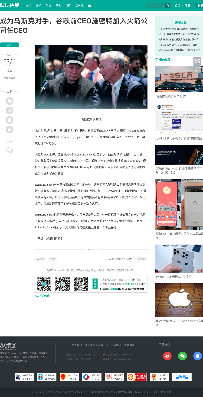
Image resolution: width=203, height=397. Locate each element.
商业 (95, 197)
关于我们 (77, 345)
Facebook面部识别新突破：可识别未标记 (180, 50)
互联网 (79, 5)
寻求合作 (140, 259)
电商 (68, 5)
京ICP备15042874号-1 (73, 392)
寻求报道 (116, 345)
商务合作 (103, 345)
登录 (177, 5)
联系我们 (90, 345)
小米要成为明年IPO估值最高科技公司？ (180, 45)
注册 (187, 5)
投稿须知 (129, 345)
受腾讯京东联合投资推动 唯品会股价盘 (179, 39)
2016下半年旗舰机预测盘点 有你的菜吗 (179, 34)
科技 (58, 238)
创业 (55, 137)
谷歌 (52, 259)
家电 (58, 5)
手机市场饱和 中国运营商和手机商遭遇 (179, 29)
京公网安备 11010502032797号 (101, 392)
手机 (48, 5)
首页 (28, 5)
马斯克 (40, 259)
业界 (38, 5)
